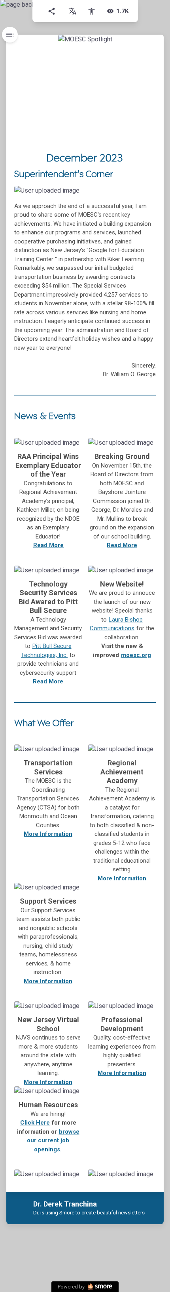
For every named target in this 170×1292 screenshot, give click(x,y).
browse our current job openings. (53, 1140)
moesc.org (136, 655)
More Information (122, 878)
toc (10, 34)
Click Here (35, 1122)
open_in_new (60, 1177)
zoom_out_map (147, 194)
